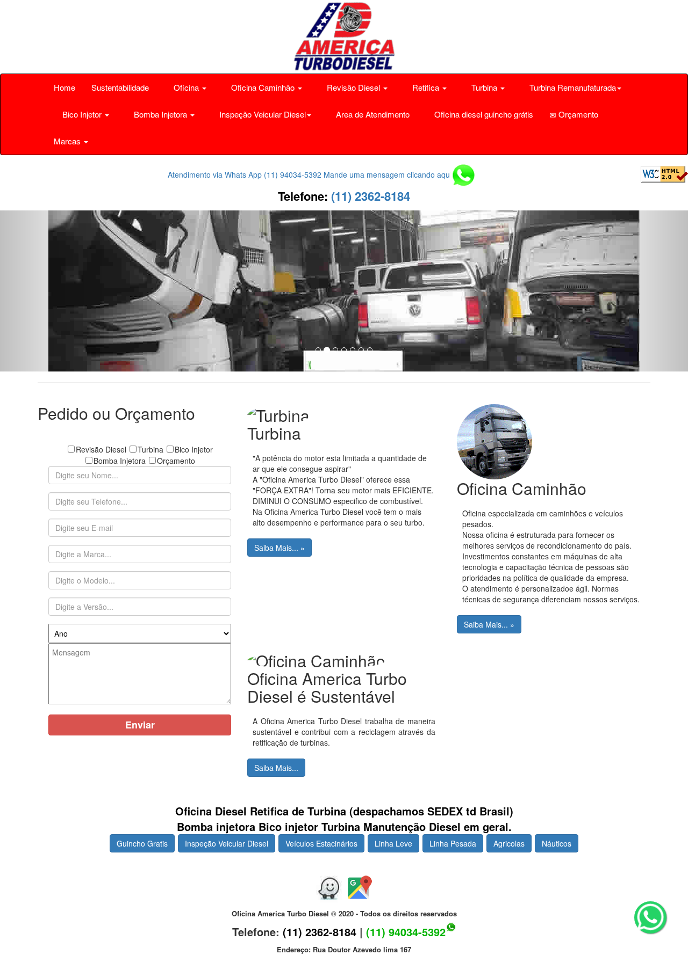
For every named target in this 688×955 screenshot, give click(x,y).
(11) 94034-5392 (406, 931)
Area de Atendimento (372, 114)
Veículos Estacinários (321, 843)
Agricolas (509, 843)
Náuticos (556, 843)
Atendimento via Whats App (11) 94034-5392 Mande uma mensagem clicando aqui (311, 174)
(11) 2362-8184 (369, 196)
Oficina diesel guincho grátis (482, 114)
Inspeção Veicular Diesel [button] (261, 114)
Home (64, 87)
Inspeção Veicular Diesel (226, 843)
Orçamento (577, 114)
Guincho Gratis (142, 843)
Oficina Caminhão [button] (263, 87)
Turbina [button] (484, 87)
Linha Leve (393, 843)
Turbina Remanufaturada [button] (571, 87)
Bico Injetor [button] (82, 114)
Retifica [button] (425, 87)
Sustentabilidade (120, 87)
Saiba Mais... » (279, 547)
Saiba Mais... (276, 767)
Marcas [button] (68, 141)
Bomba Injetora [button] (160, 114)
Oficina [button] (186, 87)
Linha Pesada (452, 843)
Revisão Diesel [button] (353, 87)
